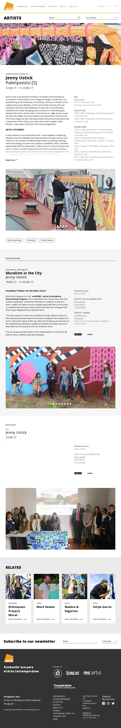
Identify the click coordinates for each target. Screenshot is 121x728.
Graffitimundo (80, 315)
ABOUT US (58, 707)
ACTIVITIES (58, 702)
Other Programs (37, 6)
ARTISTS (57, 705)
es (110, 6)
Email (65, 641)
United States (47, 240)
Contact (102, 6)
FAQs (55, 719)
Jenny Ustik (79, 99)
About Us (73, 6)
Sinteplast (78, 318)
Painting (31, 240)
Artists (63, 6)
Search (51, 18)
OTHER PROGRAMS (61, 699)
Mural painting (14, 240)
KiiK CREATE (79, 304)
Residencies (22, 6)
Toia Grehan (79, 307)
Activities (52, 6)
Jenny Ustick (79, 293)
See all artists (91, 18)
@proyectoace (108, 699)
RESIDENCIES (59, 696)
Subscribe (106, 641)
